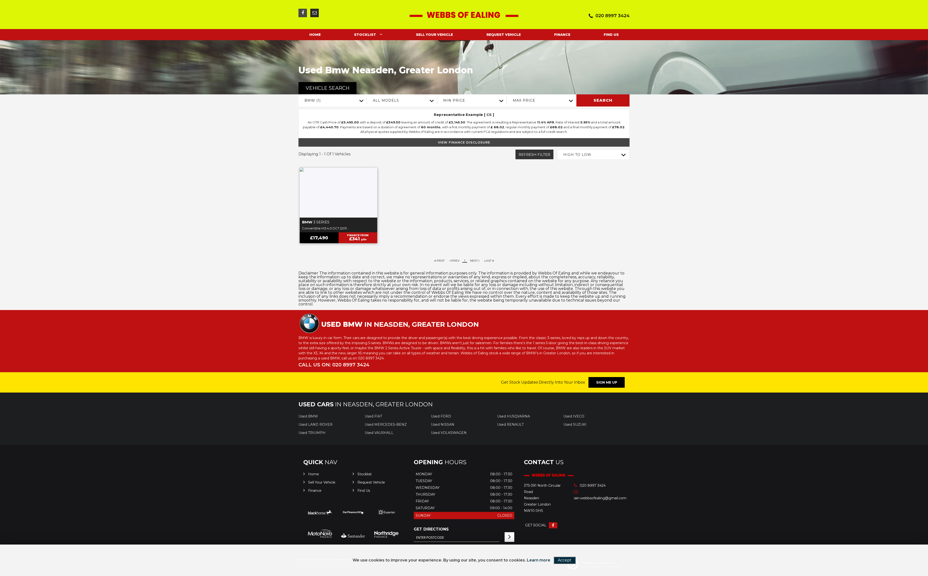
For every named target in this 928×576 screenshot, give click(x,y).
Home (315, 34)
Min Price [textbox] (454, 100)
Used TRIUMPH (312, 433)
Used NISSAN (442, 424)
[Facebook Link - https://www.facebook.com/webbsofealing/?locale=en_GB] (302, 13)
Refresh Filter (534, 154)
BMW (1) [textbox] (312, 100)
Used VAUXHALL (379, 433)
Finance (562, 34)
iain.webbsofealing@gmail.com (594, 498)
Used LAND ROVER (315, 424)
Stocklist (365, 34)
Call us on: (334, 365)
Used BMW (308, 416)
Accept (565, 560)
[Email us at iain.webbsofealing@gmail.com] (314, 13)
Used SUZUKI (575, 424)
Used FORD (441, 416)
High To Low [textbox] (577, 154)
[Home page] (464, 15)
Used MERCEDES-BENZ (386, 424)
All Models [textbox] (386, 100)
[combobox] (332, 100)
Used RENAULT (510, 424)
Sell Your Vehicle (434, 34)
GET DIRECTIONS (431, 529)
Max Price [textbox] (524, 100)
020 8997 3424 (612, 15)
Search (603, 100)
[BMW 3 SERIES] (338, 193)
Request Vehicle (503, 34)
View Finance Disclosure (464, 142)
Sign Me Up (606, 382)
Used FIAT (373, 416)
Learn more (538, 560)
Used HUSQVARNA (513, 416)
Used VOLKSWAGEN (449, 433)
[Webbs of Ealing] (548, 475)
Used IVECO (573, 416)
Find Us (611, 34)
